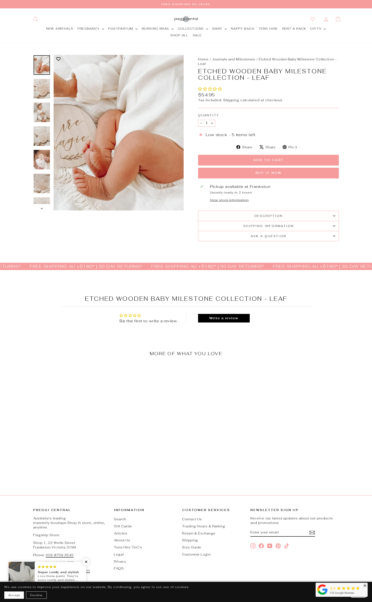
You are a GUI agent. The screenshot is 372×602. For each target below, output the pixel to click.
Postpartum (121, 29)
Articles (120, 533)
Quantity (208, 115)
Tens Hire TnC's (128, 547)
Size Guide (191, 547)
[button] (210, 88)
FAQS (119, 568)
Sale (197, 35)
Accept (14, 595)
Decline (36, 595)
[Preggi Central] (322, 594)
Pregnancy (89, 29)
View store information (229, 200)
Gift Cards (123, 526)
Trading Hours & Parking (203, 526)
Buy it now (269, 173)
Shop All (179, 35)
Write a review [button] (223, 318)
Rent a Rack (294, 29)
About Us (122, 540)
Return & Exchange (198, 533)
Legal (119, 554)
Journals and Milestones (233, 59)
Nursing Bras (156, 29)
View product (69, 448)
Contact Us (192, 519)
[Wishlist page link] (313, 19)
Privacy (120, 561)
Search (120, 519)
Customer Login (196, 554)
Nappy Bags (242, 29)
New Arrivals (59, 29)
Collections (191, 29)
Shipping (231, 100)
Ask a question (268, 236)
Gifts (316, 29)
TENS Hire (268, 29)
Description (268, 216)
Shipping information (268, 226)
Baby (217, 29)
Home (203, 59)
